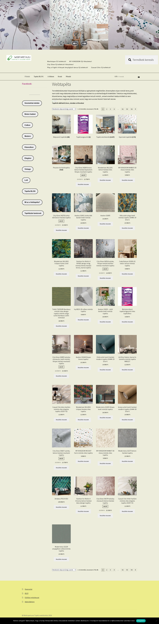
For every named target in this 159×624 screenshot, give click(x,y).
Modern (28, 136)
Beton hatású (30, 114)
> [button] (84, 43)
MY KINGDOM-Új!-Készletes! (80, 61)
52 (122, 109)
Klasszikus (29, 147)
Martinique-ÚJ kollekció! (56, 61)
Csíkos (27, 125)
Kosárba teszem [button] (83, 184)
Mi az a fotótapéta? (32, 202)
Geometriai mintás (32, 103)
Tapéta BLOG (39, 76)
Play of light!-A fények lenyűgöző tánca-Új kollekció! (67, 67)
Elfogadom (141, 621)
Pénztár (68, 76)
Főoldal (27, 76)
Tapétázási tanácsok (33, 213)
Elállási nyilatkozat (32, 597)
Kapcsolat (28, 589)
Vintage (28, 169)
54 (131, 109)
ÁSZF (26, 593)
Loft (26, 180)
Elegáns (28, 158)
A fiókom (50, 76)
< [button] (74, 43)
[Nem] (156, 621)
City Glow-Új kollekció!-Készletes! (60, 64)
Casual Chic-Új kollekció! (101, 67)
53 (127, 109)
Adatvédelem (30, 602)
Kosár (60, 76)
